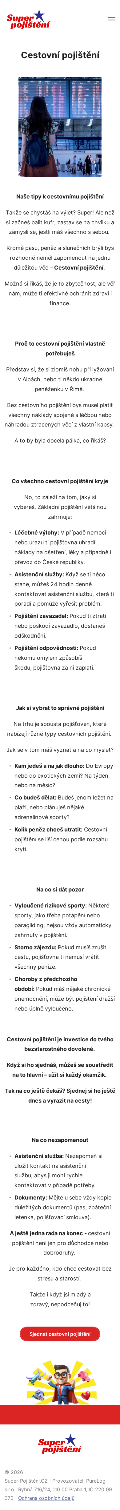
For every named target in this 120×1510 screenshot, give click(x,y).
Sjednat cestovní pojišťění (60, 1334)
